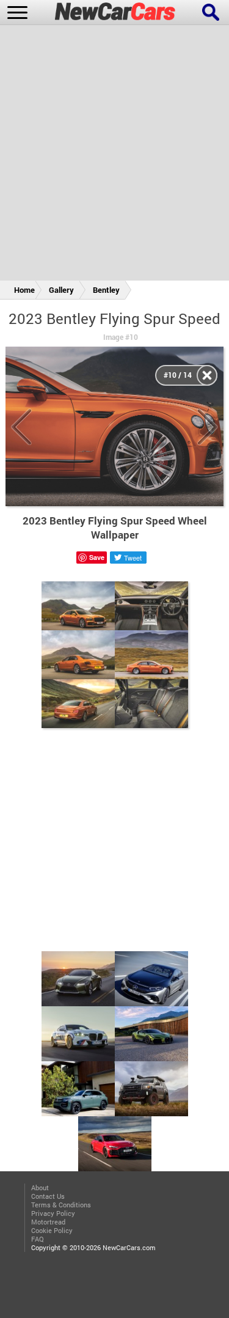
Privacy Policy (53, 1213)
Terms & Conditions (61, 1205)
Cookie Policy (52, 1230)
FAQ (37, 1239)
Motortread (48, 1222)
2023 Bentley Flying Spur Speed (114, 318)
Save (96, 557)
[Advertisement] (114, 155)
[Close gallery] (207, 375)
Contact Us (48, 1196)
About (40, 1188)
